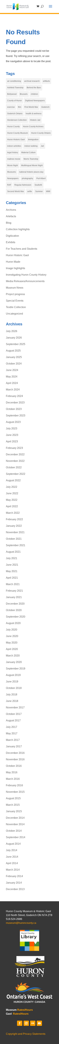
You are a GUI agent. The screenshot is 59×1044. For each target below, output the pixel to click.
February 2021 (14, 590)
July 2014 (11, 850)
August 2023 (13, 422)
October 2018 (14, 688)
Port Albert (41, 178)
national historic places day (31, 172)
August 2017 (13, 720)
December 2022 (15, 454)
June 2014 (12, 856)
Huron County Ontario (41, 133)
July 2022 (11, 487)
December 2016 (15, 753)
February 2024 (14, 396)
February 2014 (14, 876)
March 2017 (13, 740)
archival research (32, 81)
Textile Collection (16, 307)
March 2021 (13, 584)
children (34, 94)
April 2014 (12, 863)
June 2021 (12, 564)
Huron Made (13, 261)
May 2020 (11, 642)
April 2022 (12, 506)
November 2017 (15, 707)
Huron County (13, 126)
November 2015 (15, 791)
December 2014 (15, 817)
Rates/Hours (25, 1009)
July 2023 (11, 428)
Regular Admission (22, 185)
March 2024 (13, 389)
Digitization (12, 235)
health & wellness (33, 113)
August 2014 (13, 843)
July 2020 (11, 629)
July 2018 (11, 694)
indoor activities (14, 146)
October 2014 (14, 830)
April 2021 (12, 577)
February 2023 (14, 448)
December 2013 (15, 889)
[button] (50, 8)
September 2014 (15, 837)
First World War (31, 107)
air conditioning (14, 81)
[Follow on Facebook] (19, 1023)
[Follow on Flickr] (32, 1023)
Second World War (15, 191)
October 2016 (14, 766)
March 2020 (13, 655)
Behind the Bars (34, 87)
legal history (12, 152)
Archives (11, 209)
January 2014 (14, 882)
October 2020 (14, 610)
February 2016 (14, 785)
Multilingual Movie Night (32, 165)
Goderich (45, 107)
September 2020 (15, 616)
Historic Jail (35, 120)
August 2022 (13, 480)
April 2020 (12, 649)
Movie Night (12, 165)
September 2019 (15, 668)
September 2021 (15, 545)
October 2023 (14, 409)
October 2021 (14, 538)
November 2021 (15, 532)
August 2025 (13, 350)
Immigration (33, 139)
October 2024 (14, 363)
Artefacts (11, 216)
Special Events (14, 300)
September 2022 (15, 474)
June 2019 (12, 681)
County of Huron (14, 100)
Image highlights (15, 268)
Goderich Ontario (14, 113)
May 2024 (11, 376)
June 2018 (12, 701)
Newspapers (13, 178)
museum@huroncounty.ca (21, 923)
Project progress (15, 294)
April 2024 (12, 383)
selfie (29, 191)
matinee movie (13, 159)
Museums (11, 172)
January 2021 (14, 597)
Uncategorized (14, 313)
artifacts (46, 81)
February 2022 (14, 519)
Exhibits (10, 242)
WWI (48, 191)
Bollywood (12, 94)
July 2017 (11, 727)
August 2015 (13, 798)
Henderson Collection (17, 120)
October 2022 (14, 467)
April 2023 (12, 441)
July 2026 (11, 331)
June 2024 (12, 370)
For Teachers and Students (21, 248)
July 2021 (11, 558)
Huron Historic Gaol (16, 139)
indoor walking (31, 146)
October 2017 (14, 714)
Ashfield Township (15, 87)
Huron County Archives (33, 126)
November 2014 (15, 824)
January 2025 (14, 357)
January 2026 (14, 337)
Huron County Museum (17, 133)
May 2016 (11, 772)
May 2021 (11, 571)
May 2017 (11, 733)
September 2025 (15, 344)
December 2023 (15, 402)
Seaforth (38, 185)
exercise (11, 107)
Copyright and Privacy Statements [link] (25, 1033)
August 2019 (13, 675)
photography (27, 178)
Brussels (24, 94)
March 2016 (13, 778)
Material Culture (28, 152)
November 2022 (15, 461)
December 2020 (15, 603)
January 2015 (14, 811)
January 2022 (14, 525)
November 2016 (15, 759)
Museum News (14, 287)
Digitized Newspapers (35, 100)
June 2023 (12, 435)
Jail (42, 146)
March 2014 (13, 869)
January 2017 (14, 746)
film (19, 107)
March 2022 (13, 512)
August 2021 (13, 551)
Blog (8, 222)
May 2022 (11, 499)
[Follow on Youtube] (39, 1023)
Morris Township (31, 159)
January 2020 (14, 662)
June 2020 (12, 636)
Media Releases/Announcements (25, 281)
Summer (39, 191)
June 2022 (12, 493)
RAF (9, 185)
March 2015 (13, 804)
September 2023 (15, 415)
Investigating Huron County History (26, 274)
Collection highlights (18, 229)
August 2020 (13, 623)
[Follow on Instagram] (26, 1023)
